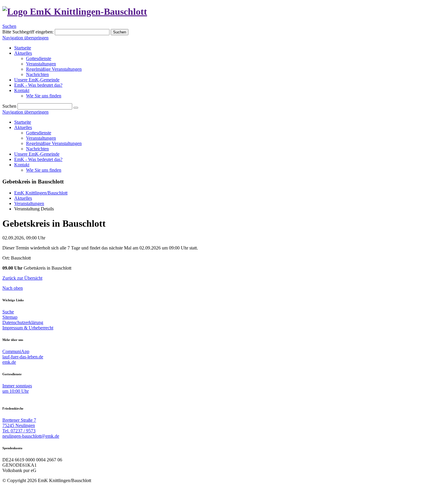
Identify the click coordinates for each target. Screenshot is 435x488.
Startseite (22, 122)
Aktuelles (23, 127)
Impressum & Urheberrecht (27, 327)
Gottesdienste (38, 132)
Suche (8, 311)
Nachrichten (37, 148)
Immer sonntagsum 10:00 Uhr (17, 388)
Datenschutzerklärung (22, 322)
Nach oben (12, 288)
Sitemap (9, 317)
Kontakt (21, 164)
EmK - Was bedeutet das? (38, 159)
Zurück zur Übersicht (22, 278)
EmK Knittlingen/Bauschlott (40, 192)
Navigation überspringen (25, 37)
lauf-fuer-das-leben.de (22, 356)
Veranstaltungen (41, 138)
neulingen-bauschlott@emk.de (30, 436)
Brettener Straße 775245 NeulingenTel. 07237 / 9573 (19, 425)
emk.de (9, 362)
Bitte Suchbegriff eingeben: (28, 31)
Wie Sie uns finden (43, 170)
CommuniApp (15, 351)
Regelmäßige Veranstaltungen (54, 143)
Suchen (9, 26)
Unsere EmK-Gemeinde (36, 154)
